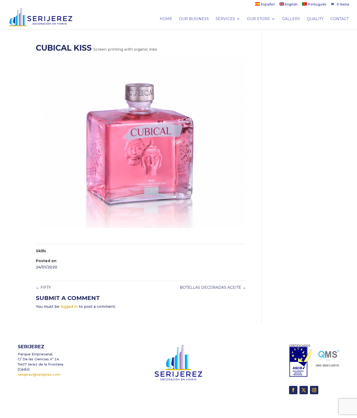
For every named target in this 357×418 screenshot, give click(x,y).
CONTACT (339, 19)
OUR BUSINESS (194, 19)
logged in (69, 306)
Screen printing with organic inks (125, 49)
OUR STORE (258, 19)
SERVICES (225, 19)
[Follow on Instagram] (314, 390)
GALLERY (291, 19)
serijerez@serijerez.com (39, 374)
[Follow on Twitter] (304, 390)
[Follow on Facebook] (293, 390)
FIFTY (43, 287)
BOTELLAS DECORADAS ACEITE (213, 287)
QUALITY (315, 19)
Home (166, 19)
